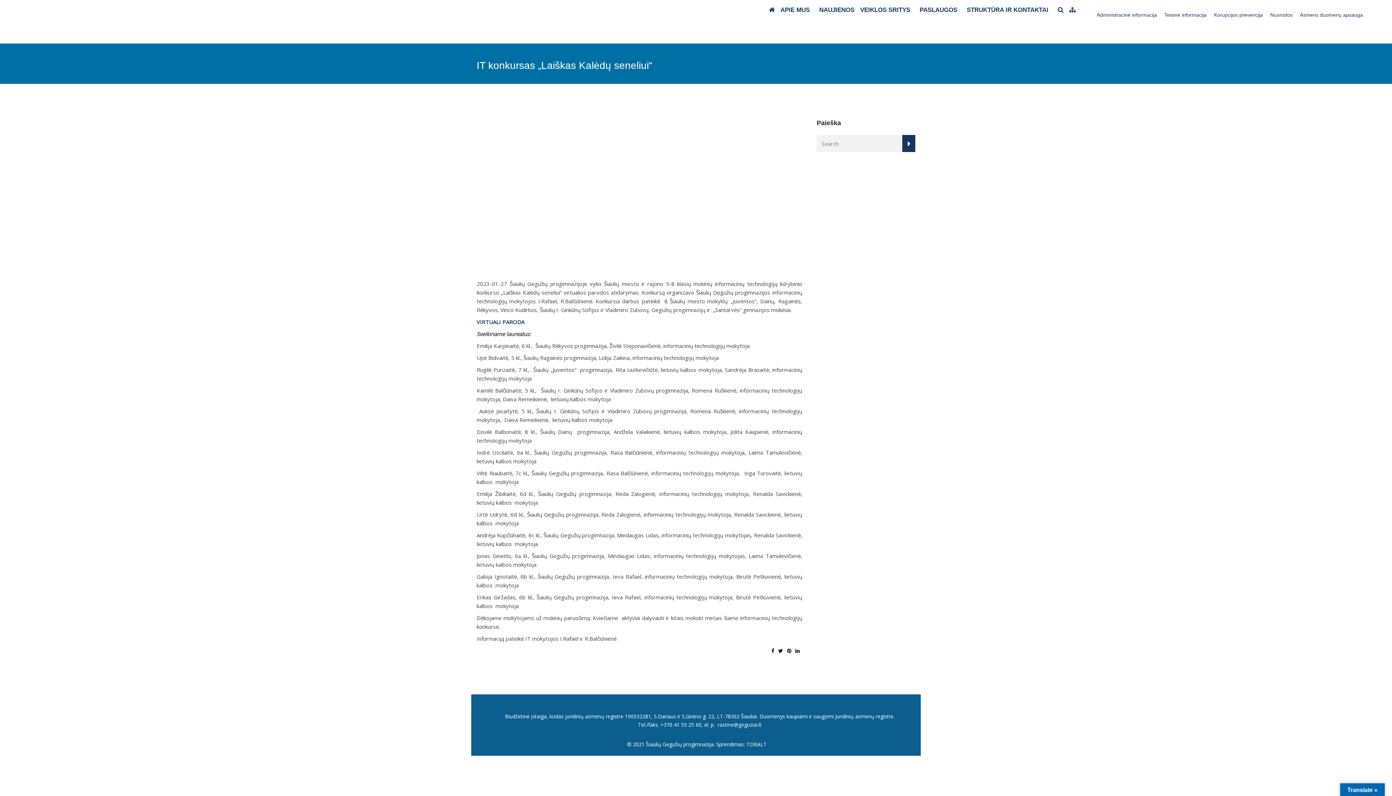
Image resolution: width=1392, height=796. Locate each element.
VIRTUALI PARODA (501, 321)
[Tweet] (780, 650)
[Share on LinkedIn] (797, 650)
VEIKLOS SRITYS (885, 10)
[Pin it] (789, 650)
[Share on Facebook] (772, 650)
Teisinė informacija (1185, 15)
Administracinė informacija (1127, 15)
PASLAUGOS (938, 10)
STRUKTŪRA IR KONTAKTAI (1007, 10)
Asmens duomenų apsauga (1331, 15)
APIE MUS (795, 10)
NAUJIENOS (836, 10)
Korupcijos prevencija (1238, 15)
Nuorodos (1281, 15)
